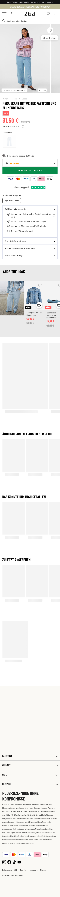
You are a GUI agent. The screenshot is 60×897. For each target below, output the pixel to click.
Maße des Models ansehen (13, 90)
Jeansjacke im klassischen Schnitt (32, 313)
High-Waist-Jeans (11, 200)
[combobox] (30, 21)
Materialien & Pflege (14, 255)
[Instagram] (4, 862)
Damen (5, 98)
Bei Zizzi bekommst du (15, 209)
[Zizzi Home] (30, 13)
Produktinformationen (15, 241)
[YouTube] (19, 862)
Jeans (15, 98)
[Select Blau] (9, 141)
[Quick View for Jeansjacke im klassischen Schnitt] (39, 305)
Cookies (23, 870)
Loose (24, 98)
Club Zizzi (6, 765)
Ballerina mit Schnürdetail (51, 316)
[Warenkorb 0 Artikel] (55, 13)
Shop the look (49, 37)
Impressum (33, 870)
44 (13, 163)
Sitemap (43, 870)
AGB (16, 870)
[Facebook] (9, 862)
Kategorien (7, 756)
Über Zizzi (6, 784)
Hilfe (4, 774)
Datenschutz (7, 870)
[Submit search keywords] (4, 21)
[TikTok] (14, 862)
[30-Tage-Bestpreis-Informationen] (23, 126)
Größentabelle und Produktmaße (20, 248)
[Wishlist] (50, 30)
